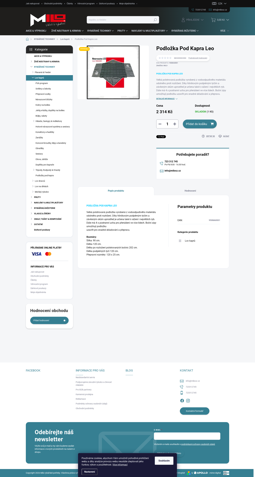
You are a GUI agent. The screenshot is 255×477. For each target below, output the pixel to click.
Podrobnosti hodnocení (197, 58)
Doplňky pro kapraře (45, 165)
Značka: (161, 66)
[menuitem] (37, 30)
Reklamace (81, 399)
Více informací (120, 464)
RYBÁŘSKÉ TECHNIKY (44, 67)
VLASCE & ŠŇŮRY (42, 213)
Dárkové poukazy (107, 3)
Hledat (155, 20)
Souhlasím (164, 460)
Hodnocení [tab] (190, 190)
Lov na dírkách (41, 186)
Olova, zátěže (42, 159)
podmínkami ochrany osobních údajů (198, 444)
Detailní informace (165, 99)
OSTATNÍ (38, 224)
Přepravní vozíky (43, 94)
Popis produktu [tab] (116, 190)
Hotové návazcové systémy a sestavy (53, 126)
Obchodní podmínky (53, 3)
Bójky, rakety (41, 116)
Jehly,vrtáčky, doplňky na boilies (50, 110)
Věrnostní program (86, 3)
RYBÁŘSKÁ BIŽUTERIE (44, 208)
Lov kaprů (39, 78)
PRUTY (37, 197)
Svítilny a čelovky (43, 89)
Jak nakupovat (33, 3)
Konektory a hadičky (45, 132)
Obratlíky (40, 148)
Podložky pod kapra (45, 175)
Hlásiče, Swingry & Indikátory (49, 121)
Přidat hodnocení (41, 320)
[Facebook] (182, 400)
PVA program (42, 83)
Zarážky (39, 137)
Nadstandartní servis (85, 377)
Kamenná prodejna (84, 394)
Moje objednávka (127, 3)
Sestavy (39, 154)
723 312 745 (171, 161)
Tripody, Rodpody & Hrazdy (48, 170)
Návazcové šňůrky (44, 99)
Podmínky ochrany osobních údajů (91, 403)
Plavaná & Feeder (43, 72)
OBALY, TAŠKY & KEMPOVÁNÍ (47, 219)
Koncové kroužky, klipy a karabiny (51, 143)
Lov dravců (40, 181)
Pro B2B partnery (83, 389)
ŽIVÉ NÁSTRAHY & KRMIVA (46, 61)
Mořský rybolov (42, 192)
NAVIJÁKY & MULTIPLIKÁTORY (48, 202)
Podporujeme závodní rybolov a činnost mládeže (94, 383)
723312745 (191, 387)
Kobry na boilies (43, 105)
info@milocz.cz (173, 170)
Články (70, 3)
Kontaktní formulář (194, 411)
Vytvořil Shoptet (177, 473)
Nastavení (89, 471)
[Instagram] (188, 400)
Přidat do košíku (196, 124)
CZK (220, 3)
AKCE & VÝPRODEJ (43, 56)
